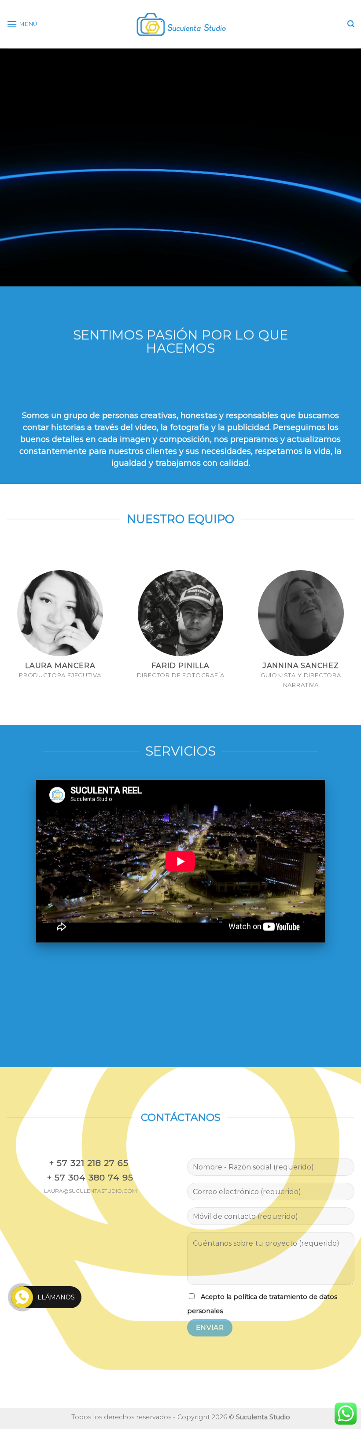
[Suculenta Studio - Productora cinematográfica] (180, 24)
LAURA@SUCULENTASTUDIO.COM (90, 1191)
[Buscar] (350, 24)
